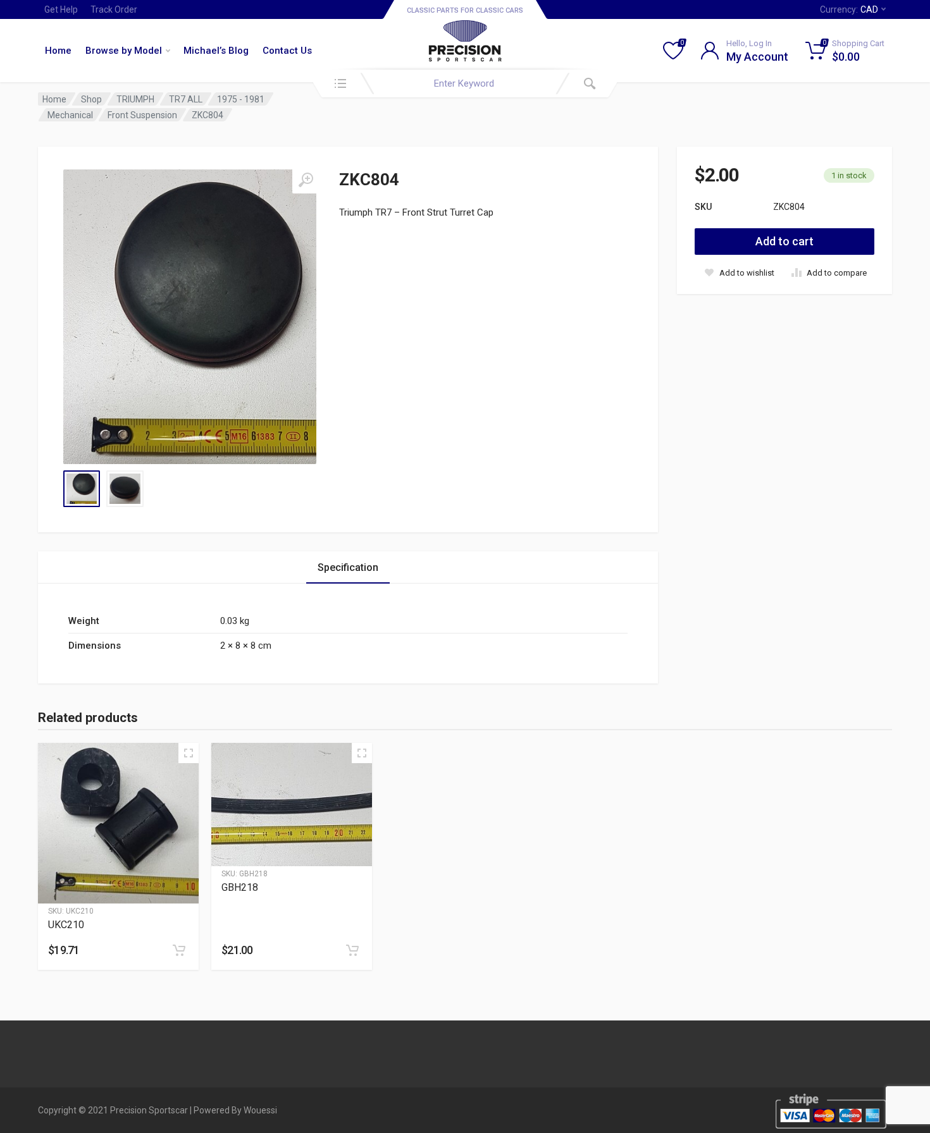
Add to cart (784, 241)
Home (58, 50)
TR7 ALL (185, 99)
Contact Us (287, 50)
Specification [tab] (348, 567)
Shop (91, 99)
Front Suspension (142, 115)
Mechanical (70, 115)
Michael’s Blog (216, 50)
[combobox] (465, 83)
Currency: (849, 9)
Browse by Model (123, 50)
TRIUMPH (135, 99)
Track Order (113, 9)
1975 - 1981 (240, 99)
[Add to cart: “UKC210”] (179, 950)
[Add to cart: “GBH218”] (352, 950)
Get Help (61, 9)
